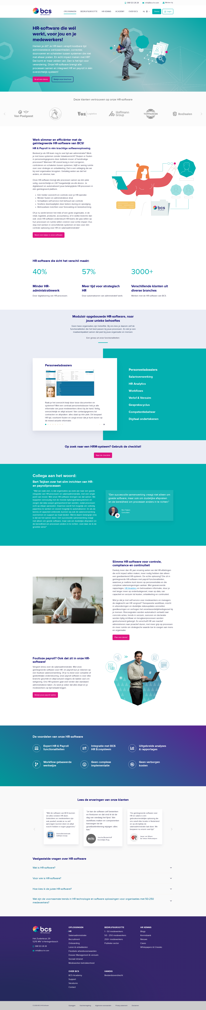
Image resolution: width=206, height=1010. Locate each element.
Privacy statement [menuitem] (121, 1006)
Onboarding (74, 943)
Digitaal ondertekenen (62, 424)
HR (70, 931)
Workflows (52, 424)
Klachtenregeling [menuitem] (85, 1006)
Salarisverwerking (48, 424)
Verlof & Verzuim (55, 424)
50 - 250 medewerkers (115, 935)
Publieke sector (111, 943)
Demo (156, 11)
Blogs (142, 931)
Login (169, 11)
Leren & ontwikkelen (78, 947)
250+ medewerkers (113, 939)
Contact (72, 987)
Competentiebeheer (60, 424)
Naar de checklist (103, 455)
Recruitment (74, 939)
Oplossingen (70, 11)
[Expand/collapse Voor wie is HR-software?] (171, 878)
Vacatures (73, 983)
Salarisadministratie (77, 935)
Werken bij (169, 3)
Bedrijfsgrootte (88, 11)
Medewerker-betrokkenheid (81, 963)
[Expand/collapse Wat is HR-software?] (171, 867)
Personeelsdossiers (45, 424)
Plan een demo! (120, 637)
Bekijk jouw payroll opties (45, 695)
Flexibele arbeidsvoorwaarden (83, 951)
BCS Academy (75, 975)
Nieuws (143, 939)
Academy (119, 11)
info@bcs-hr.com (152, 3)
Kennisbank (145, 935)
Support (72, 979)
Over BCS (133, 11)
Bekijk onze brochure (62, 79)
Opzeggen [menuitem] (72, 1006)
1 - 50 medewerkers (113, 931)
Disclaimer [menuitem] (135, 1006)
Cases (143, 943)
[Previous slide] (4, 114)
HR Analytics (50, 424)
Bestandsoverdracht (113, 975)
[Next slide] (201, 114)
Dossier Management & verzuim (83, 955)
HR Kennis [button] (106, 11)
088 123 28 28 (132, 3)
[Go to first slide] (171, 829)
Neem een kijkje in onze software (48, 235)
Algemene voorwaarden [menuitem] (103, 1006)
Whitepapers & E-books (151, 947)
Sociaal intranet (76, 959)
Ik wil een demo (41, 79)
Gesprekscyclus (57, 424)
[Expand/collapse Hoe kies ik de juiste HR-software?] (171, 889)
